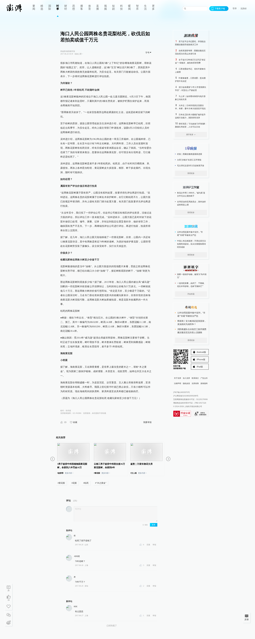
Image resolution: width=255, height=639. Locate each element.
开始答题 (190, 294)
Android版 (201, 352)
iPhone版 (201, 359)
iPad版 (200, 366)
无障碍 (243, 8)
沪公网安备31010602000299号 (185, 396)
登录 (235, 8)
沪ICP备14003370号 (181, 392)
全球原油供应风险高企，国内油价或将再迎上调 (191, 203)
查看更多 (190, 173)
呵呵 (75, 607)
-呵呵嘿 (77, 556)
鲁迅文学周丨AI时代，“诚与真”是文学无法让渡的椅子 (191, 194)
